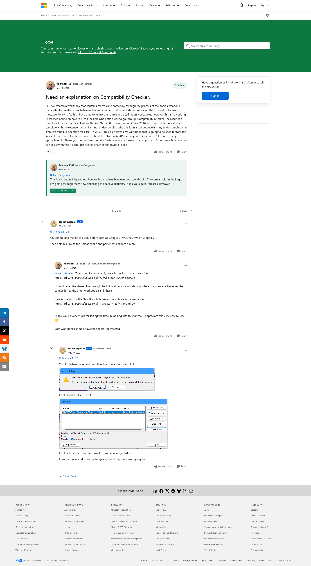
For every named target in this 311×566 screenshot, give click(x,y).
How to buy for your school (122, 532)
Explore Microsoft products (27, 544)
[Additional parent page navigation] (73, 15)
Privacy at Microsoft (259, 527)
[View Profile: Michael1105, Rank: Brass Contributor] (50, 85)
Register (252, 5)
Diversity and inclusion (261, 538)
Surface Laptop (21, 515)
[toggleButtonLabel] (267, 15)
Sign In (264, 5)
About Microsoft (258, 515)
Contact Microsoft (160, 560)
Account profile (71, 509)
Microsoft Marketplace (214, 538)
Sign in (215, 96)
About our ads (265, 560)
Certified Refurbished (73, 538)
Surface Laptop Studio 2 (25, 521)
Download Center (72, 515)
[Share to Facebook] (161, 491)
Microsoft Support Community (97, 52)
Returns (67, 527)
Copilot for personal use (25, 532)
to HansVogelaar (85, 165)
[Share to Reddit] (173, 491)
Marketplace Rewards (213, 544)
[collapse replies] (42, 221)
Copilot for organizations (26, 527)
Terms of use (206, 560)
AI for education (118, 550)
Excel (98, 15)
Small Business (162, 550)
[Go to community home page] (44, 5)
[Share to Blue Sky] (179, 491)
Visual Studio (210, 550)
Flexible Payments (72, 550)
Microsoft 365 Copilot (165, 544)
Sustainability (257, 550)
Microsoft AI (161, 509)
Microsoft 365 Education (121, 527)
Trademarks (222, 560)
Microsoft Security (163, 515)
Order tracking (70, 532)
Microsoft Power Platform (167, 532)
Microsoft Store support (74, 521)
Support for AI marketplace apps (218, 527)
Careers (254, 509)
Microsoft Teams (163, 538)
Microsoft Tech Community (215, 532)
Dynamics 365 (162, 521)
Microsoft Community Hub (54, 15)
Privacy (175, 560)
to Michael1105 (102, 348)
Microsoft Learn (211, 521)
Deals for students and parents (124, 544)
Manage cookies (190, 560)
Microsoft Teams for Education (124, 521)
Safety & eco (236, 560)
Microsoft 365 (85, 15)
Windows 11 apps (23, 550)
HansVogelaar (61, 175)
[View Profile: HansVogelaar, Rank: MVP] (53, 223)
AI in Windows (21, 538)
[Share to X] (167, 491)
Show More (69, 476)
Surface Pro (20, 509)
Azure (206, 509)
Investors (255, 532)
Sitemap (144, 560)
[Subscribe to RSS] (185, 491)
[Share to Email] (191, 491)
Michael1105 (64, 83)
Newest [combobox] (186, 211)
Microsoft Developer (213, 515)
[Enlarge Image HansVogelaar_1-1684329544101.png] (107, 379)
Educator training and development (126, 538)
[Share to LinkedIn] (155, 491)
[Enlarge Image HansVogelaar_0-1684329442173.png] (113, 424)
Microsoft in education (121, 509)
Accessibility (256, 544)
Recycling (251, 560)
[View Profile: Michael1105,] (53, 167)
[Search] (242, 5)
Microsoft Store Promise (74, 544)
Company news (257, 521)
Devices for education (120, 515)
